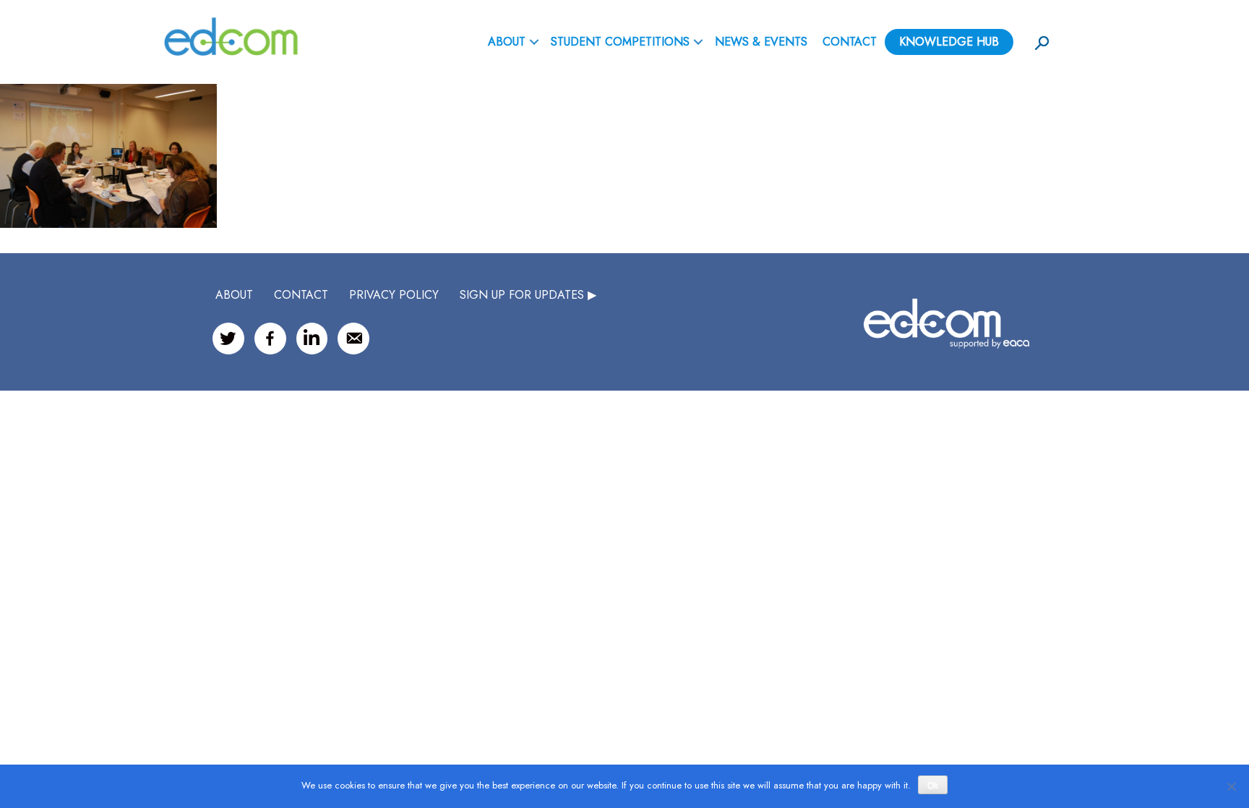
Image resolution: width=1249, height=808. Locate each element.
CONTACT (301, 294)
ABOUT (506, 41)
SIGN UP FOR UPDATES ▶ (528, 294)
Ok (932, 786)
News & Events (761, 41)
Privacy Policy (394, 294)
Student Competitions (620, 41)
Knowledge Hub (949, 41)
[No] (1231, 786)
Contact (850, 41)
